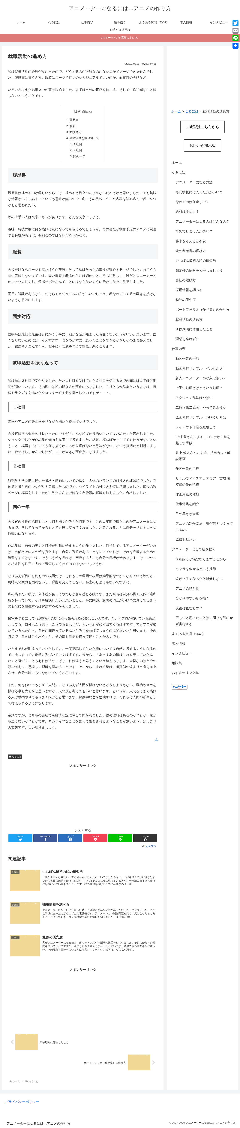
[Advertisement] (83, 795)
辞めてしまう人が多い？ (194, 231)
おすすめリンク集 (185, 673)
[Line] (235, 38)
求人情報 (178, 643)
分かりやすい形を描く (192, 598)
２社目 (77, 150)
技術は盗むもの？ (189, 608)
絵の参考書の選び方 (191, 251)
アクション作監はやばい (194, 398)
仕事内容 (178, 349)
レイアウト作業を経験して (196, 427)
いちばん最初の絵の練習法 (196, 260)
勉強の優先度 (186, 300)
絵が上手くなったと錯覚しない (199, 579)
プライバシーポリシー (22, 1102)
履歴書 (73, 120)
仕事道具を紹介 (187, 504)
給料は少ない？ (187, 211)
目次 (77, 111)
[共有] (235, 45)
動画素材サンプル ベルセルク (199, 368)
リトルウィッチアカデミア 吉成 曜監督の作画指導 (203, 481)
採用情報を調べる (189, 290)
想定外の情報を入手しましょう (199, 270)
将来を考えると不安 (191, 241)
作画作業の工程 (187, 469)
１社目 (77, 144)
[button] (145, 838)
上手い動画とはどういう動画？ (199, 388)
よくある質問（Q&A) (188, 634)
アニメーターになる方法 (194, 182)
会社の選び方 (186, 280)
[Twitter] (235, 23)
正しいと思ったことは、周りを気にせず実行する (204, 621)
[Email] (235, 30)
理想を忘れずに (187, 339)
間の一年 (79, 156)
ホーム (177, 163)
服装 (72, 126)
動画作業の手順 (187, 358)
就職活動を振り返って (84, 138)
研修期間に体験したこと (194, 329)
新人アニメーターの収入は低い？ (201, 378)
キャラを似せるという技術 (196, 569)
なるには (16, 756)
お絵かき (202, 145)
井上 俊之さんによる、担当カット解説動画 (203, 456)
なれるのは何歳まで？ (192, 202)
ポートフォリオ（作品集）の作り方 (203, 309)
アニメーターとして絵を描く (194, 549)
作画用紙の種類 (187, 494)
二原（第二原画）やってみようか (201, 407)
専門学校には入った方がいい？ (199, 192)
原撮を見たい (186, 539)
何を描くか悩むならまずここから (201, 559)
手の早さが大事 (187, 514)
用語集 (177, 663)
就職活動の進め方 (189, 319)
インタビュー (182, 653)
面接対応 (75, 132)
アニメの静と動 (187, 588)
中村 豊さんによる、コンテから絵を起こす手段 (203, 440)
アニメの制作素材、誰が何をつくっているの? (204, 526)
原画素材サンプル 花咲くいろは (201, 417)
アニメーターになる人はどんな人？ (203, 221)
